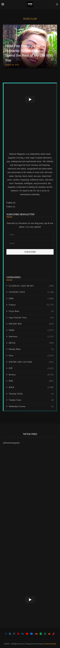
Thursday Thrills (31, 394)
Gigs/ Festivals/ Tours (31, 318)
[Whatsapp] (45, 633)
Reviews (31, 375)
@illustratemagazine (11, 443)
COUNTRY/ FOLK (31, 292)
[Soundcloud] (36, 633)
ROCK (31, 387)
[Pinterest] (18, 633)
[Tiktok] (53, 633)
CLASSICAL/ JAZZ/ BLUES (31, 286)
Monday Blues (31, 349)
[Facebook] (6, 633)
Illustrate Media (50, 644)
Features (31, 305)
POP (31, 368)
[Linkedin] (23, 633)
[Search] (57, 4)
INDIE (31, 330)
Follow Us (10, 207)
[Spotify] (41, 633)
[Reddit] (49, 633)
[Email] (31, 633)
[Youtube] (27, 633)
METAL (31, 343)
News (31, 356)
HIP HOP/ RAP (31, 324)
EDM (31, 298)
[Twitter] (10, 633)
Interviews (31, 336)
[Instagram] (14, 633)
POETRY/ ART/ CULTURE (31, 362)
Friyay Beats (31, 311)
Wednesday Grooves (31, 406)
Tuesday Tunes (31, 400)
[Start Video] (30, 99)
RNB (31, 381)
